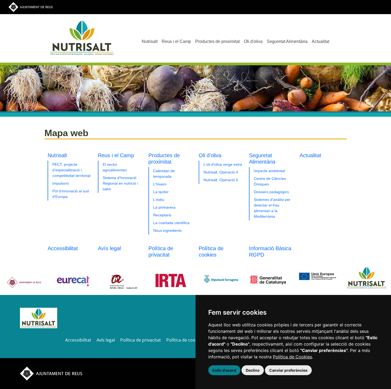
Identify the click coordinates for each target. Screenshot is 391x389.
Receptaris (162, 215)
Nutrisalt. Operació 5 (220, 180)
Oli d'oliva (253, 41)
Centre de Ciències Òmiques (270, 181)
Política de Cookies (292, 356)
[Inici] (82, 37)
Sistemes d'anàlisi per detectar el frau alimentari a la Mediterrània (272, 207)
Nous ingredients (167, 230)
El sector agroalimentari (115, 167)
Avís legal (109, 248)
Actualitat (320, 41)
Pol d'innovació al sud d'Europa (70, 194)
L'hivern (160, 184)
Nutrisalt (149, 41)
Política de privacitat (140, 340)
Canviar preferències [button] (288, 370)
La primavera (164, 207)
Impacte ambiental (269, 171)
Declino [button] (253, 370)
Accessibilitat (63, 248)
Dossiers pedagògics (271, 192)
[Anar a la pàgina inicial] (38, 318)
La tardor (161, 192)
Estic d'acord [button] (224, 370)
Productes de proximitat (217, 41)
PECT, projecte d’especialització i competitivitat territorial (71, 170)
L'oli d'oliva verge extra (222, 164)
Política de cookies (184, 340)
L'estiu (158, 199)
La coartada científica (171, 223)
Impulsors (60, 183)
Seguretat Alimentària (287, 41)
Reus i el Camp (176, 41)
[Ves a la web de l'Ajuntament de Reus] (31, 7)
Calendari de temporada (164, 174)
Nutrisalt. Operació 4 (220, 172)
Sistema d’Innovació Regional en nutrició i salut (120, 183)
